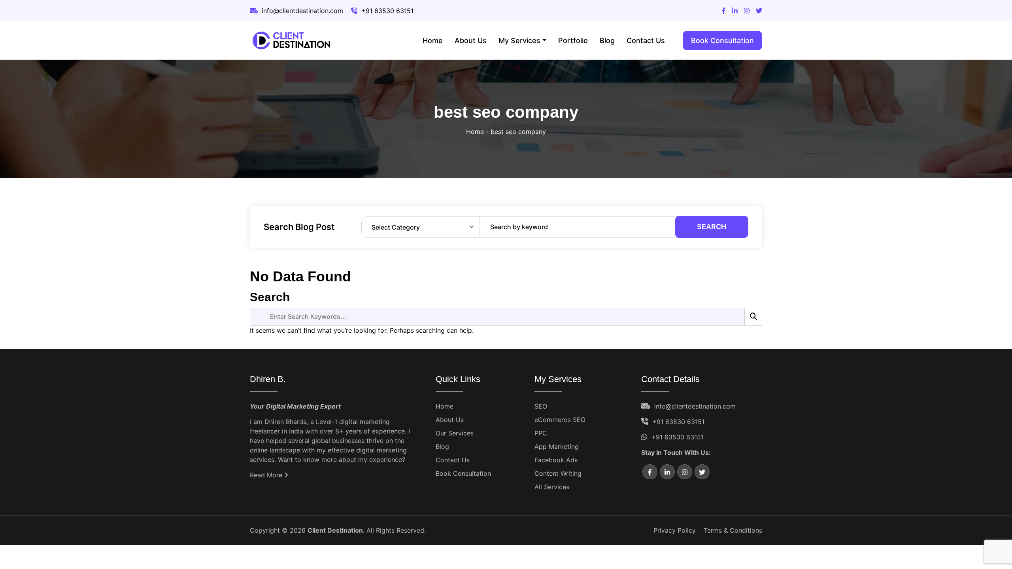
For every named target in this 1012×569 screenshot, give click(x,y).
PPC (540, 433)
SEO (540, 406)
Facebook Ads (556, 460)
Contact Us (646, 40)
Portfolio (573, 40)
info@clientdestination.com (695, 406)
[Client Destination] (292, 40)
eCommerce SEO (559, 420)
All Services (551, 487)
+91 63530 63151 (678, 422)
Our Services (455, 433)
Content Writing (558, 473)
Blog (607, 40)
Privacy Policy (674, 530)
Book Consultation (722, 40)
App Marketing (556, 446)
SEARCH (711, 226)
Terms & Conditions (733, 530)
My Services (519, 40)
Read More (267, 475)
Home (433, 40)
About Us (471, 40)
